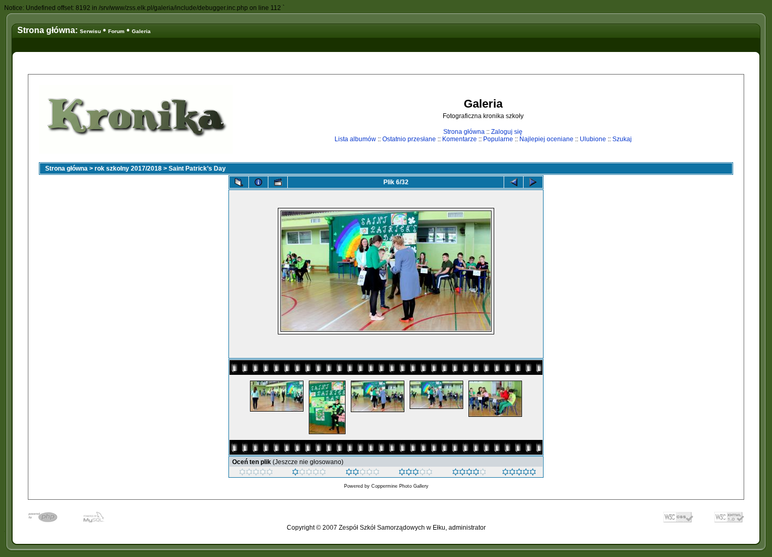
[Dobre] (416, 473)
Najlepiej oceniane (546, 139)
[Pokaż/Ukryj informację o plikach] (258, 182)
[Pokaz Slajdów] (277, 182)
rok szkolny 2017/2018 (128, 168)
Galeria (141, 31)
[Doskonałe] (469, 473)
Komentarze (459, 139)
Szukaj (622, 139)
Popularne (498, 139)
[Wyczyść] (256, 473)
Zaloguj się (507, 131)
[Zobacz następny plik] (533, 182)
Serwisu (90, 31)
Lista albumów (355, 139)
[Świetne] (519, 473)
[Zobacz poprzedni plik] (513, 182)
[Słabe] (309, 473)
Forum (116, 31)
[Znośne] (363, 473)
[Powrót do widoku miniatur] (238, 182)
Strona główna (464, 131)
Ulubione (593, 139)
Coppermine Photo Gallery (400, 486)
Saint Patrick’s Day (197, 168)
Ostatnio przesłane (409, 139)
